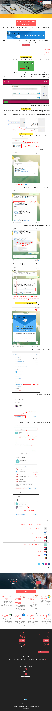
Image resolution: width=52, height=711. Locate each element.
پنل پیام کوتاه (46, 647)
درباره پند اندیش (22, 643)
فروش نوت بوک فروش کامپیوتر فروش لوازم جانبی (45, 644)
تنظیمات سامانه (47, 49)
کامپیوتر (21, 635)
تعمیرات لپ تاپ (22, 633)
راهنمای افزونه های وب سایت (35, 528)
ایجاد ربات (48, 52)
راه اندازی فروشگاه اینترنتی (44, 634)
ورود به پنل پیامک (44, 652)
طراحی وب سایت (46, 633)
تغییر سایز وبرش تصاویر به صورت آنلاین (33, 533)
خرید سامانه (26, 45)
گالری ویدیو (39, 555)
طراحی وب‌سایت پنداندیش (26, 708)
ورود (48, 3)
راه (48, 637)
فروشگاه (39, 558)
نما (47, 637)
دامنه (48, 636)
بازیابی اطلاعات (22, 636)
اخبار (24, 644)
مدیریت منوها (38, 552)
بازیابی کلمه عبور (22, 634)
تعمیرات (23, 635)
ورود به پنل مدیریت (37, 548)
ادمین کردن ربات (46, 54)
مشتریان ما (23, 645)
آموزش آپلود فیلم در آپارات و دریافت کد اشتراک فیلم (30, 524)
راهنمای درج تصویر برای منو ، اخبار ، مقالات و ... (31, 544)
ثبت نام (22, 640)
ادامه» (38, 582)
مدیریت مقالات (38, 537)
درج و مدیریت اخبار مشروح (35, 541)
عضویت (44, 3)
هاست (48, 635)
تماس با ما (23, 648)
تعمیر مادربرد (23, 637)
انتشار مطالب (47, 51)
